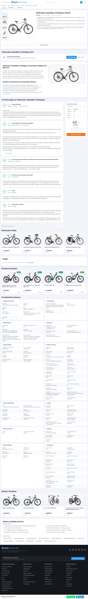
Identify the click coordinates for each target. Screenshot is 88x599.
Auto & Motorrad (5, 571)
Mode (3, 579)
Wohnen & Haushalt (6, 584)
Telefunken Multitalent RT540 (52, 247)
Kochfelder (47, 575)
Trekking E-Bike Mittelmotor (70, 538)
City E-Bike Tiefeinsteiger (43, 538)
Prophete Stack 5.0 (49, 285)
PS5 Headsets (26, 584)
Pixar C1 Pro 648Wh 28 (50, 508)
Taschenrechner (48, 579)
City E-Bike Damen (8, 538)
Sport (9, 5)
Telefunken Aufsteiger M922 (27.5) (10, 247)
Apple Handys (69, 584)
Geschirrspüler (69, 571)
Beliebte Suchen (27, 564)
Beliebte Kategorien (71, 564)
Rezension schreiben (76, 134)
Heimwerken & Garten (7, 581)
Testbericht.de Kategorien (8, 564)
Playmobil (25, 571)
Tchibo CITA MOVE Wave (8, 508)
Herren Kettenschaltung (19, 538)
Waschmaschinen (49, 584)
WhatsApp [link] (71, 596)
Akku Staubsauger (27, 566)
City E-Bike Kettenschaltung (50, 541)
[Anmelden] (85, 2)
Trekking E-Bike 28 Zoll (8, 541)
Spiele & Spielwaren (6, 586)
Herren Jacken (48, 573)
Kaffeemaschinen (49, 571)
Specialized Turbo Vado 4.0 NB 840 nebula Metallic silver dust (75, 508)
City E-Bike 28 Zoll (29, 541)
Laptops (46, 577)
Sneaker (25, 579)
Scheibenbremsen (14, 88)
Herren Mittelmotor (19, 541)
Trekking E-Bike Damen (56, 538)
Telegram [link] (81, 596)
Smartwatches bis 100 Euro (29, 581)
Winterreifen (69, 577)
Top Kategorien (48, 564)
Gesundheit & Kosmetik (7, 588)
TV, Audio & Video (6, 573)
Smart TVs (25, 577)
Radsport (13, 5)
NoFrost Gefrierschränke (28, 575)
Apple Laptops (26, 568)
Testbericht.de (3, 5)
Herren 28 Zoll (38, 541)
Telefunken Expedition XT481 (73, 247)
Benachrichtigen (72, 57)
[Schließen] (86, 597)
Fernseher (68, 566)
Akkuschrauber (48, 566)
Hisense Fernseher (27, 573)
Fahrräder (18, 5)
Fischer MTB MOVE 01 (28, 508)
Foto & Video (5, 575)
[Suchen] (81, 2)
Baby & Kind (4, 590)
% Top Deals (69, 586)
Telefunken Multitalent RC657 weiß (32, 247)
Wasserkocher (48, 581)
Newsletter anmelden (78, 558)
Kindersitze (68, 579)
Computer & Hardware (7, 566)
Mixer (67, 581)
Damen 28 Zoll (81, 538)
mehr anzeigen (8, 153)
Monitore (68, 575)
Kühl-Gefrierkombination (72, 568)
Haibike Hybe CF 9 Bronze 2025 (74, 285)
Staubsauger (69, 573)
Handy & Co (4, 568)
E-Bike (22, 5)
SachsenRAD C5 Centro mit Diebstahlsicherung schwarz (9, 286)
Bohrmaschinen (48, 568)
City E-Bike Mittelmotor (31, 538)
